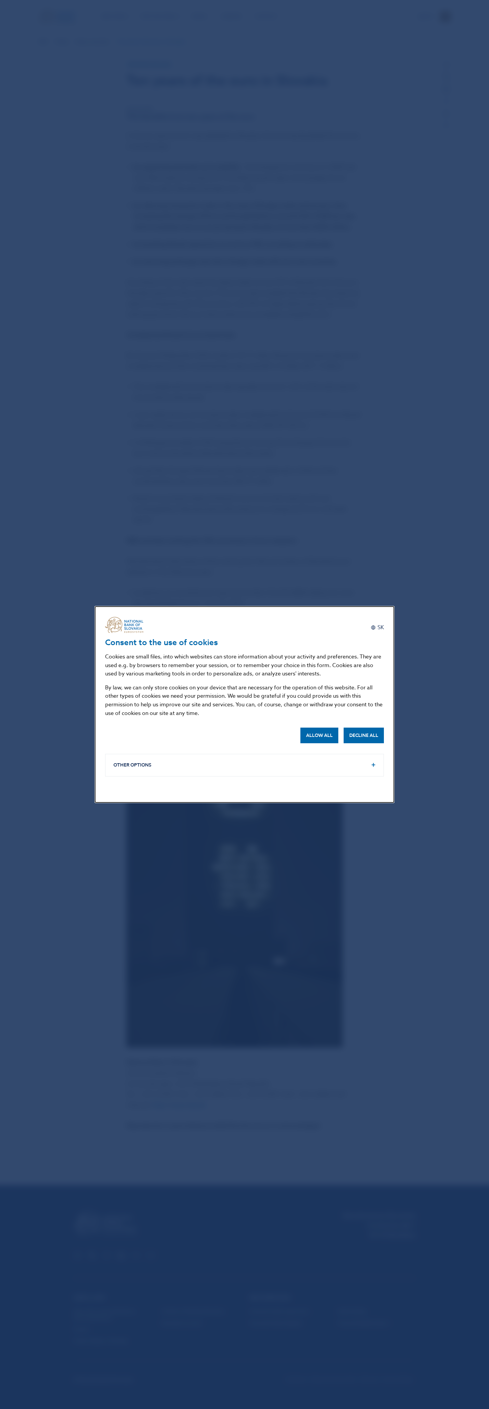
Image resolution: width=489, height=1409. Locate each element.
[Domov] (126, 625)
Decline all (363, 735)
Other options (132, 765)
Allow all (319, 735)
